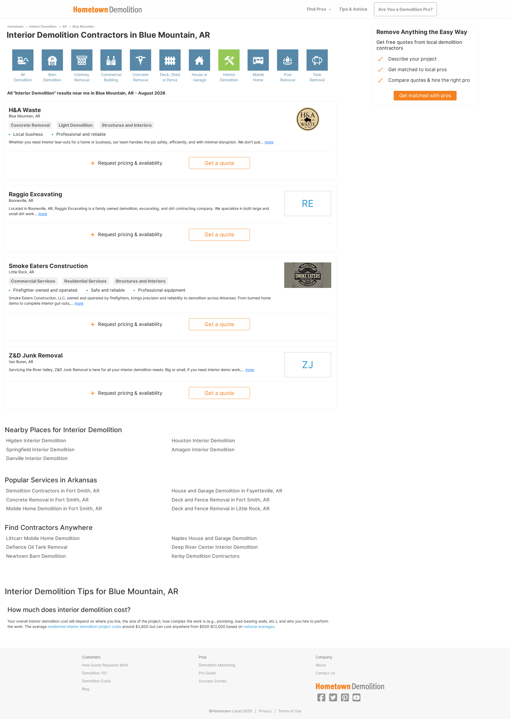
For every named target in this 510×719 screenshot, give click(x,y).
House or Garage (199, 77)
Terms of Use (289, 711)
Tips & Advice (353, 9)
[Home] (107, 9)
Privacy (265, 711)
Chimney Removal (81, 77)
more (269, 142)
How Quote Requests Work (105, 665)
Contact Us (325, 673)
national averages (259, 626)
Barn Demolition (52, 77)
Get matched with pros (425, 95)
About (321, 665)
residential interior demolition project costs (84, 626)
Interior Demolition (229, 77)
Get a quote (219, 163)
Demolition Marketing (217, 665)
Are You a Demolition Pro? (405, 9)
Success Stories (212, 681)
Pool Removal (287, 77)
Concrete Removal (140, 77)
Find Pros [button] (316, 9)
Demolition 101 (94, 673)
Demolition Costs (96, 681)
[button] (321, 697)
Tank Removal (317, 77)
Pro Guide (207, 673)
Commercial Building (111, 77)
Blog (86, 689)
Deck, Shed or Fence (170, 77)
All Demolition (23, 77)
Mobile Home (258, 77)
